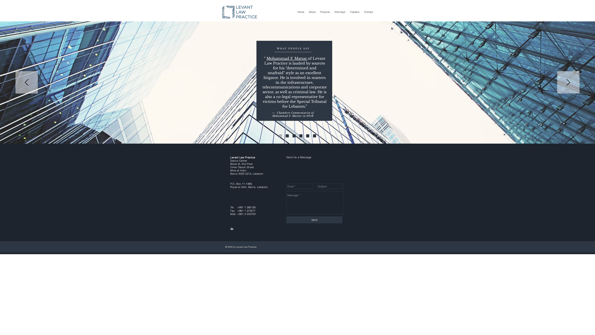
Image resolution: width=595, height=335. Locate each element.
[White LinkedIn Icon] (232, 228)
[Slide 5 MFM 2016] (307, 135)
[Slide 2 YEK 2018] (287, 135)
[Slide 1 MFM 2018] (280, 135)
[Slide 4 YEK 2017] (300, 135)
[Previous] (26, 82)
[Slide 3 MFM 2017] (294, 135)
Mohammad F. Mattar (287, 58)
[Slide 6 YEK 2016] (314, 135)
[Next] (568, 82)
